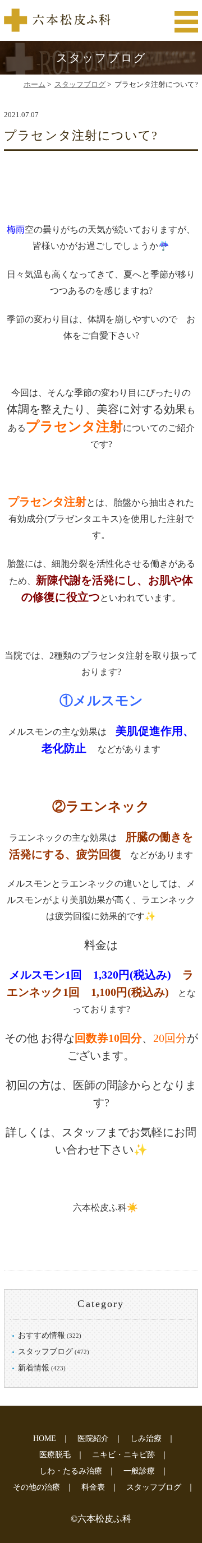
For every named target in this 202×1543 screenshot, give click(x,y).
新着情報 (33, 1368)
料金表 (93, 1487)
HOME (44, 1438)
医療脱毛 (55, 1455)
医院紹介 (93, 1438)
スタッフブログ (79, 84)
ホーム (34, 84)
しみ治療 (146, 1438)
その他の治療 (36, 1487)
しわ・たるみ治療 (70, 1471)
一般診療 (139, 1471)
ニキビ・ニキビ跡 (123, 1455)
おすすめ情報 (41, 1335)
